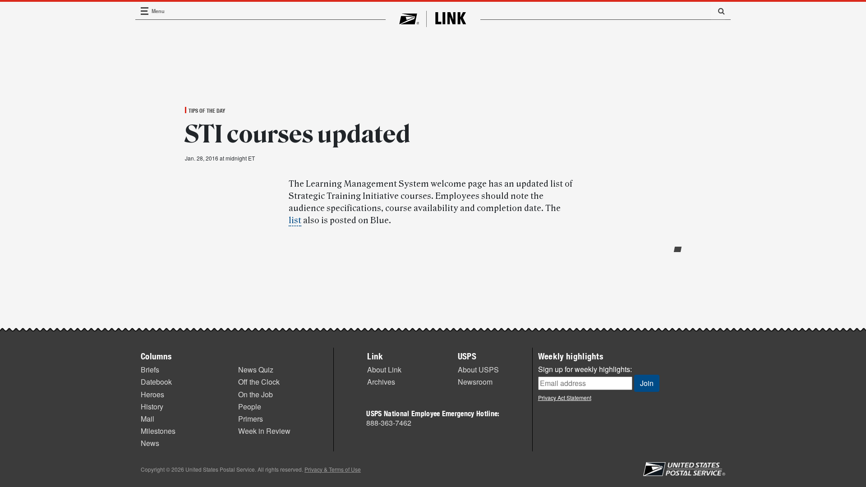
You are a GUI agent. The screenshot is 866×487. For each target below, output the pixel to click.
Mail (147, 418)
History (152, 406)
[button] (718, 11)
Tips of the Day (207, 110)
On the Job (255, 394)
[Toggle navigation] (145, 11)
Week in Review (264, 431)
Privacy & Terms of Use (332, 469)
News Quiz (255, 369)
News (150, 443)
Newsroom (475, 382)
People (249, 406)
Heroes (152, 394)
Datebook (156, 382)
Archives (381, 382)
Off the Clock (259, 382)
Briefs (150, 369)
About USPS (478, 369)
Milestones (158, 431)
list (295, 220)
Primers (250, 418)
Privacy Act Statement (564, 397)
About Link (384, 369)
